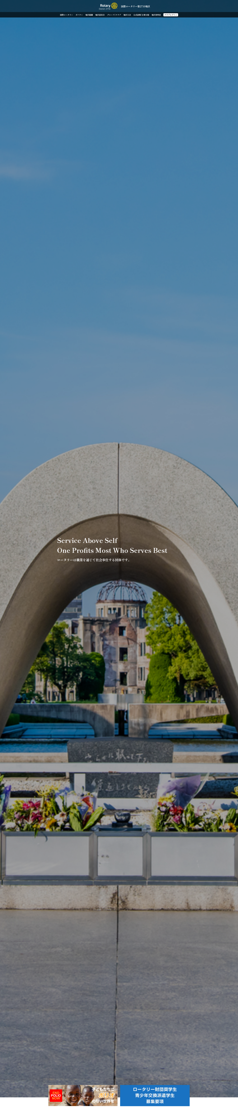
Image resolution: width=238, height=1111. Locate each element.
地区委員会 (100, 15)
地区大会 (127, 15)
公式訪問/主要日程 (141, 15)
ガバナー (79, 15)
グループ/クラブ (114, 15)
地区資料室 (156, 15)
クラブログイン (170, 15)
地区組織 (89, 15)
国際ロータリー (66, 15)
